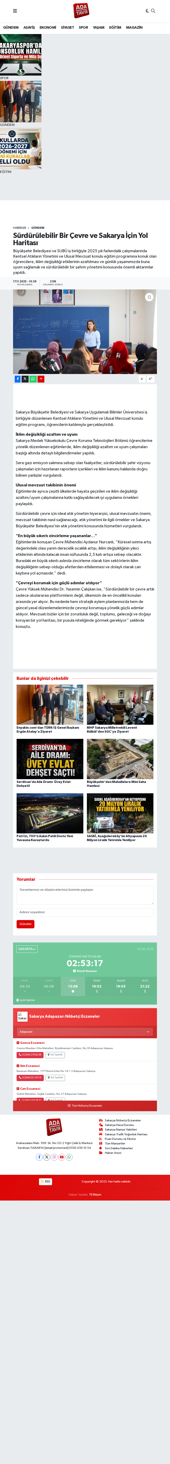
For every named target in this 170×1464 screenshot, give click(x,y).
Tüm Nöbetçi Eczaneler (87, 1105)
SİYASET (67, 28)
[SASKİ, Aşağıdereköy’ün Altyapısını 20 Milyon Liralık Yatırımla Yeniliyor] (120, 813)
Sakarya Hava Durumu (119, 1125)
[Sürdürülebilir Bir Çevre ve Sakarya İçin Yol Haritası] (85, 331)
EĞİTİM (115, 28)
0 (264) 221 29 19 (31, 1077)
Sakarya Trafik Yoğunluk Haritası (126, 1134)
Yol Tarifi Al (56, 1055)
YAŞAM (98, 28)
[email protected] (56, 1147)
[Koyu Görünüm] (147, 11)
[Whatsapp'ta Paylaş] (33, 379)
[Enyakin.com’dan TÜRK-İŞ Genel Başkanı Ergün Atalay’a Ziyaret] (50, 704)
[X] (46, 1157)
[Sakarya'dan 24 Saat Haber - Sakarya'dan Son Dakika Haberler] (81, 11)
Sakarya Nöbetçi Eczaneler (123, 1120)
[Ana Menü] (15, 11)
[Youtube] (61, 1157)
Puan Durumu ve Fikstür (120, 1138)
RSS (47, 1181)
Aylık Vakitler (27, 1000)
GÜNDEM (10, 28)
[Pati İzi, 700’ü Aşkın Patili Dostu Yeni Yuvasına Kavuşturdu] (50, 813)
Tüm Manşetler (115, 1143)
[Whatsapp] (69, 1157)
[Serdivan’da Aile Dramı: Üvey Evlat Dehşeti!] (50, 759)
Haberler (19, 227)
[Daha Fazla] (41, 379)
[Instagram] (54, 1157)
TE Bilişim (95, 1194)
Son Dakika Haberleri (119, 1148)
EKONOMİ (48, 28)
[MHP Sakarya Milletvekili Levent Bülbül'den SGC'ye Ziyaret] (120, 704)
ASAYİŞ (29, 28)
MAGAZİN (134, 28)
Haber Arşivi (113, 1152)
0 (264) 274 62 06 (31, 1055)
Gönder (25, 924)
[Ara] (153, 11)
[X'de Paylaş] (25, 379)
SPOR (83, 28)
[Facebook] (39, 1157)
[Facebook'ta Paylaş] (18, 379)
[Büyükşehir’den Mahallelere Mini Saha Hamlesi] (120, 759)
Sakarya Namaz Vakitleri (121, 1129)
